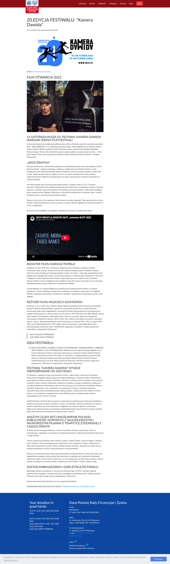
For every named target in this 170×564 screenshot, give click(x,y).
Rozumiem (159, 559)
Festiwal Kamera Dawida (41, 72)
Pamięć (92, 4)
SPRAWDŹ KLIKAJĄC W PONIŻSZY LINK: (78, 486)
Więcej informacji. (11, 560)
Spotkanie (102, 4)
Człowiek (82, 4)
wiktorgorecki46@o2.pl (84, 533)
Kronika (123, 4)
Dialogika (112, 4)
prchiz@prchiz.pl (75, 536)
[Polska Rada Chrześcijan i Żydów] (32, 8)
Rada (131, 4)
